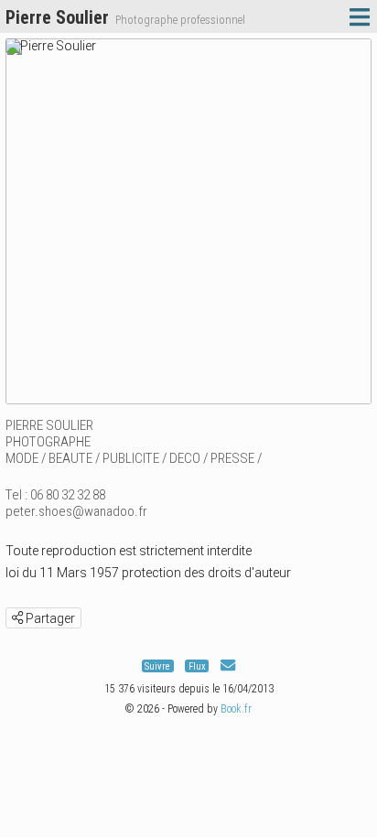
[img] (17, 617)
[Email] (228, 666)
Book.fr (236, 709)
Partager (49, 618)
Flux (197, 666)
